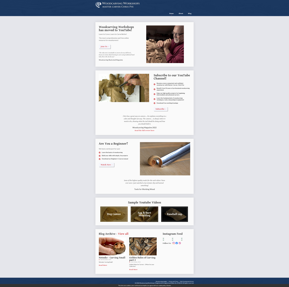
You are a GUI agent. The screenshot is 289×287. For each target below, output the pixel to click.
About (181, 13)
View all (123, 234)
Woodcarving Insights (161, 281)
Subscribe (160, 109)
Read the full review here (144, 130)
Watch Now (106, 165)
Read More (103, 265)
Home (171, 13)
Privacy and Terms (173, 281)
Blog (189, 13)
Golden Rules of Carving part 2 (142, 258)
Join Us (104, 46)
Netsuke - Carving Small (112, 257)
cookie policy (162, 285)
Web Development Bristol (187, 281)
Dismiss (168, 285)
